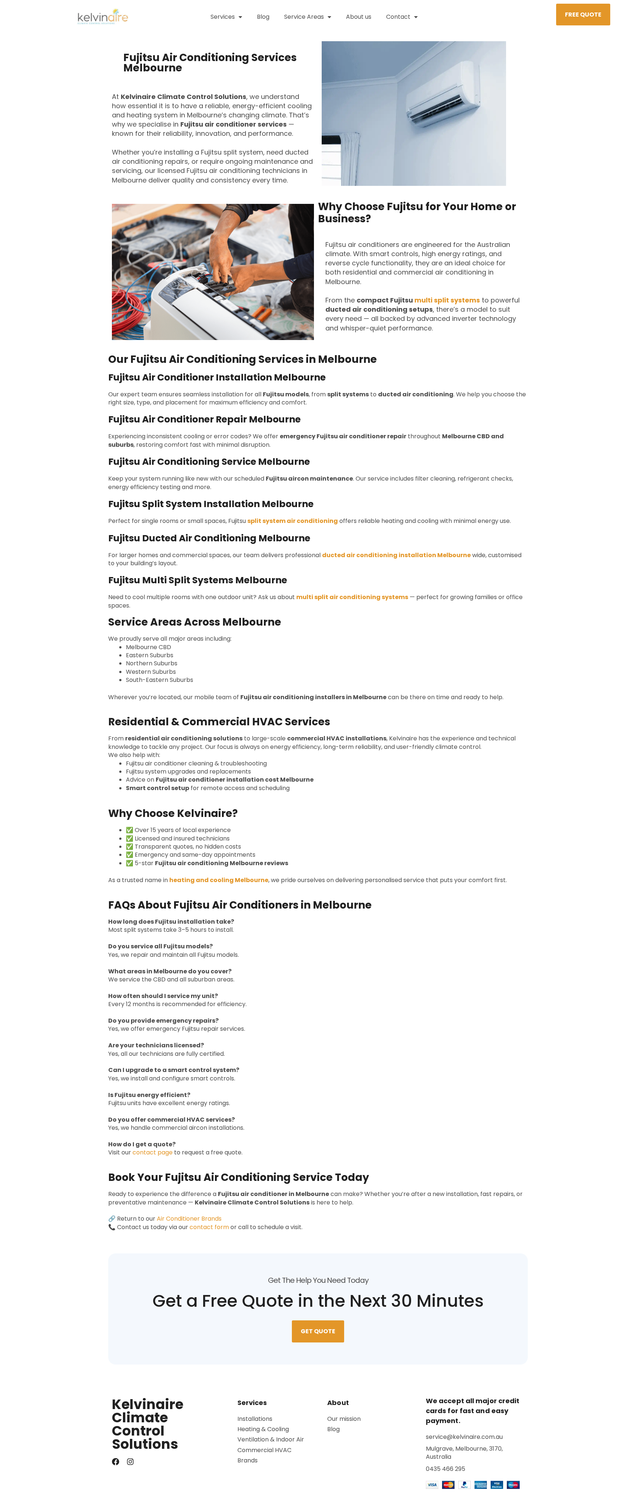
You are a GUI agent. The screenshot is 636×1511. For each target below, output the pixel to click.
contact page (152, 1152)
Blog (263, 17)
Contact (398, 17)
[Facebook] (115, 1461)
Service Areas (304, 17)
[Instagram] (130, 1461)
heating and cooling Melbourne (218, 880)
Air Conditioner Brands (189, 1218)
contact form (209, 1227)
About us (358, 17)
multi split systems (447, 300)
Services (223, 17)
